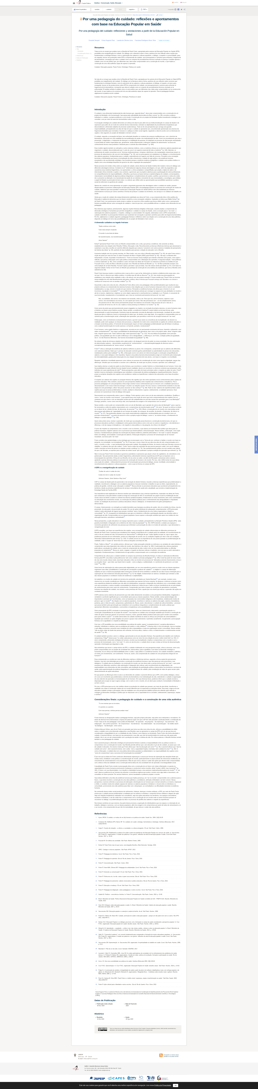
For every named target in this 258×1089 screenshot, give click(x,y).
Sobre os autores (164, 40)
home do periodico (81, 9)
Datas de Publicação (82, 58)
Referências (80, 55)
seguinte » (132, 9)
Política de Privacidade (162, 1085)
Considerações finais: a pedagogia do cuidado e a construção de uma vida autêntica (85, 53)
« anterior (108, 9)
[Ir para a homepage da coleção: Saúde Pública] (79, 2)
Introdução (80, 51)
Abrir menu (75, 3)
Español (176, 2)
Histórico (79, 60)
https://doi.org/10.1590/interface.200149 (144, 15)
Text (78, 49)
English (184, 2)
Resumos (79, 47)
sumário (97, 9)
